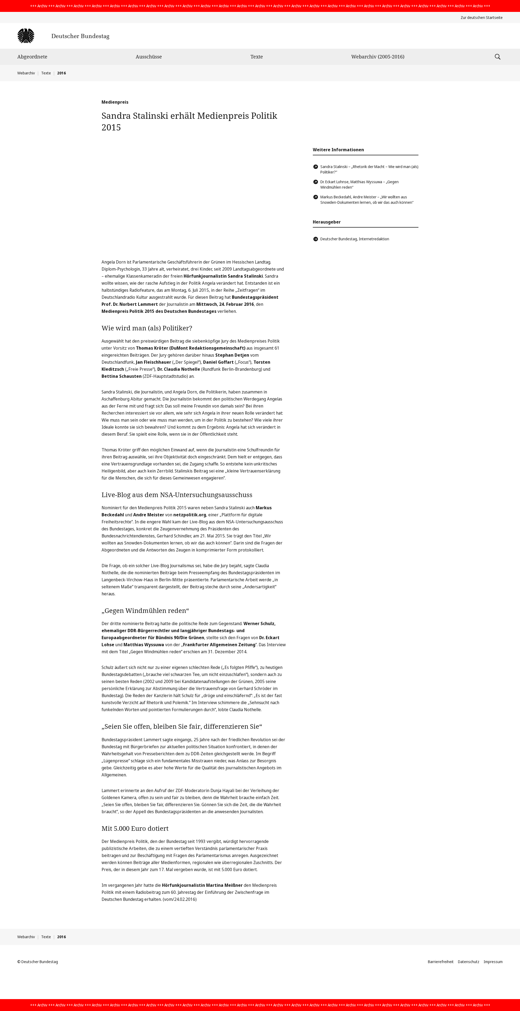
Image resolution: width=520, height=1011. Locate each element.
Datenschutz (468, 961)
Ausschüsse (149, 56)
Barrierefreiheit (441, 961)
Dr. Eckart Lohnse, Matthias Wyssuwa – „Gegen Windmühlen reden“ (359, 184)
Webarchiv (26, 73)
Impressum (493, 961)
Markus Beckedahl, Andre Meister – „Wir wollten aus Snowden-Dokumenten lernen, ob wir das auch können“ (367, 199)
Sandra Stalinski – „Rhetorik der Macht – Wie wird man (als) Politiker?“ (369, 169)
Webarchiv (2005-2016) (377, 56)
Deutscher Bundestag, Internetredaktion (354, 238)
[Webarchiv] (63, 35)
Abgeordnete (32, 56)
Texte (257, 56)
